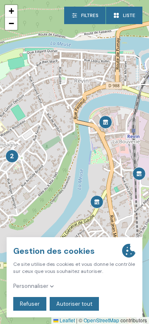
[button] (96, 202)
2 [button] (12, 156)
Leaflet (66, 320)
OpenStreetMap (101, 320)
